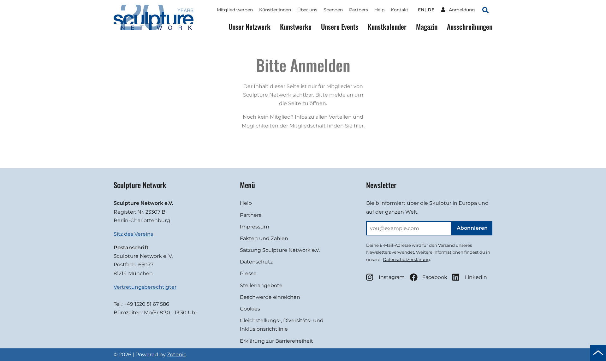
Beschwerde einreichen (270, 297)
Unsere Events (339, 27)
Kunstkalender (387, 27)
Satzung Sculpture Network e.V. (280, 250)
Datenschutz (256, 262)
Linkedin (476, 277)
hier (359, 126)
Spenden (333, 10)
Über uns (307, 10)
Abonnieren (472, 228)
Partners (358, 10)
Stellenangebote (261, 285)
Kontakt (399, 10)
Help (379, 10)
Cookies (250, 309)
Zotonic (176, 355)
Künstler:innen (275, 10)
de (431, 10)
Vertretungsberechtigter (145, 287)
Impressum (254, 227)
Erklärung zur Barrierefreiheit (276, 341)
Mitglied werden (235, 10)
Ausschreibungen (469, 27)
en (421, 10)
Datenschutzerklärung (406, 259)
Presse (248, 273)
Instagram (392, 277)
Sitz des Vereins (133, 234)
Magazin (426, 27)
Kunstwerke (296, 27)
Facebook (434, 277)
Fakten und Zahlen (264, 238)
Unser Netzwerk (249, 27)
